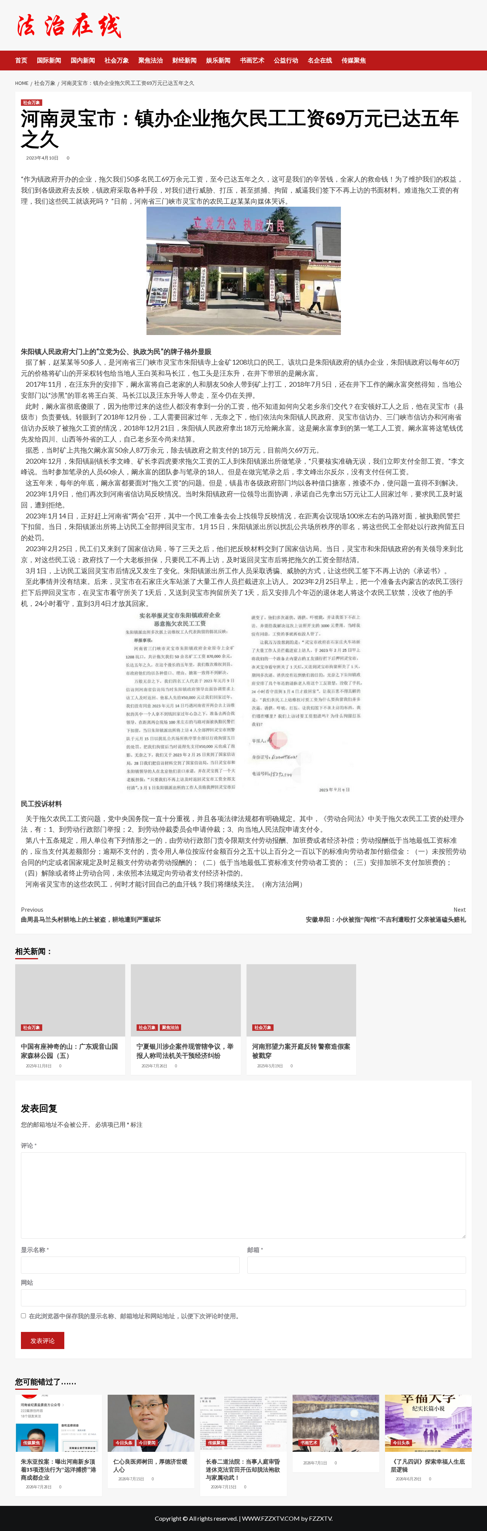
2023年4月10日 (42, 158)
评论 (29, 1145)
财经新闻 (184, 60)
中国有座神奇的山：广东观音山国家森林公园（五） (69, 1051)
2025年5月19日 (270, 1066)
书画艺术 (252, 60)
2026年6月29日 (409, 1479)
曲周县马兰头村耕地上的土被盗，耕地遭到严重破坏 (91, 914)
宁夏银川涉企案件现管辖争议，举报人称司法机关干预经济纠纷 (185, 1051)
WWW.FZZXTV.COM (271, 1518)
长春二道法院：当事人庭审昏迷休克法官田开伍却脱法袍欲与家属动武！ (243, 1469)
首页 (21, 60)
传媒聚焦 (354, 60)
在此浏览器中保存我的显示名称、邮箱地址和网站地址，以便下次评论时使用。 (135, 1315)
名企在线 (320, 60)
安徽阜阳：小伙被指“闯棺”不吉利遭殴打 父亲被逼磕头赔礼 (386, 914)
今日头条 (124, 1442)
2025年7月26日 (154, 1066)
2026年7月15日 (131, 1479)
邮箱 (255, 1249)
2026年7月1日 (315, 1463)
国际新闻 (49, 60)
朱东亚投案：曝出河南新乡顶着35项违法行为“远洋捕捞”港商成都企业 (58, 1469)
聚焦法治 (150, 60)
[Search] (467, 60)
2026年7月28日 (39, 1487)
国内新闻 (83, 60)
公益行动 (286, 60)
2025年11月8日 (39, 1066)
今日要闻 (147, 1442)
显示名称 (35, 1249)
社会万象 (117, 60)
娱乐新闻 (218, 60)
